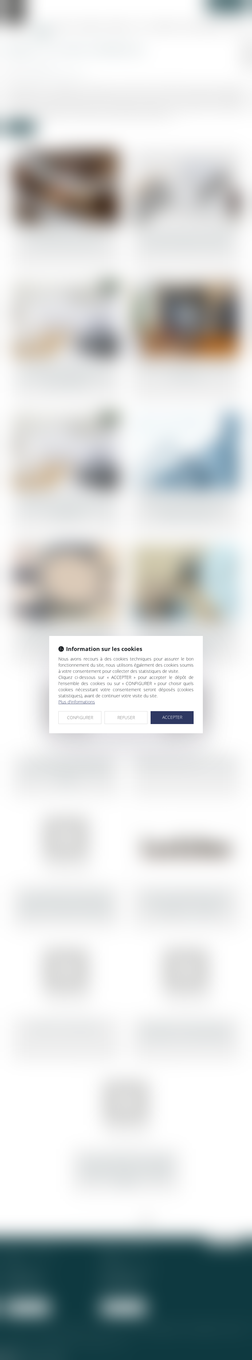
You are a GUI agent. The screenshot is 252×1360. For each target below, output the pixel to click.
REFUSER (126, 717)
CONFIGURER (80, 717)
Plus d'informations (76, 702)
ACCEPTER (172, 717)
